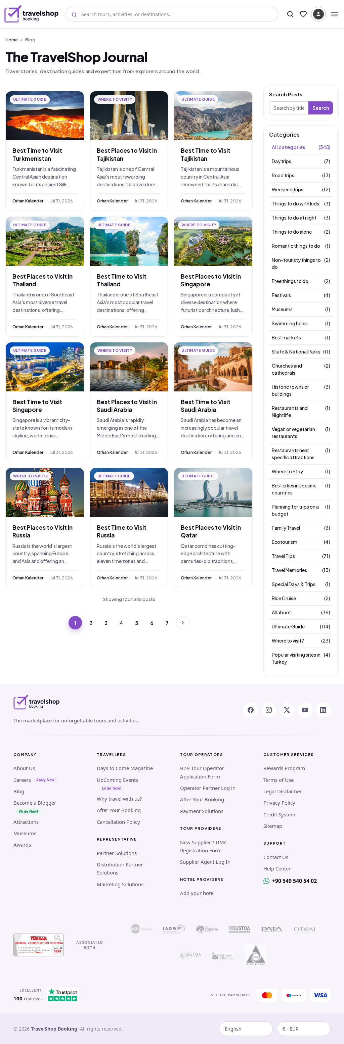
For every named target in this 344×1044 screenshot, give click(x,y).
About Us (24, 768)
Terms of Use (278, 779)
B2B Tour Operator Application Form (202, 772)
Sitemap (272, 825)
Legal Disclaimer (282, 791)
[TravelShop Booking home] (31, 14)
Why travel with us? (119, 798)
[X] (287, 710)
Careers (22, 779)
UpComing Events (117, 779)
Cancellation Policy (118, 821)
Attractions (26, 821)
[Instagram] (268, 710)
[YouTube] (305, 710)
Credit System (279, 814)
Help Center (277, 868)
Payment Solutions (201, 811)
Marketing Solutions (120, 884)
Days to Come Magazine (125, 768)
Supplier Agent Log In (205, 861)
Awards (22, 844)
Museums (24, 833)
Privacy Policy (279, 802)
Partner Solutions (117, 853)
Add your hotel (197, 893)
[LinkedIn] (323, 710)
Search (320, 108)
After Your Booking (119, 810)
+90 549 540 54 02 (294, 881)
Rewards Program (284, 768)
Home (11, 39)
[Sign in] (318, 14)
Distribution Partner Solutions (120, 868)
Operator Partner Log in (207, 788)
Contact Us (275, 857)
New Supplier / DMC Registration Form (203, 846)
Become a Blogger (34, 802)
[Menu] (334, 14)
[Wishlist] (303, 14)
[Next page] (182, 622)
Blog (18, 791)
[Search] (290, 14)
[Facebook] (250, 710)
